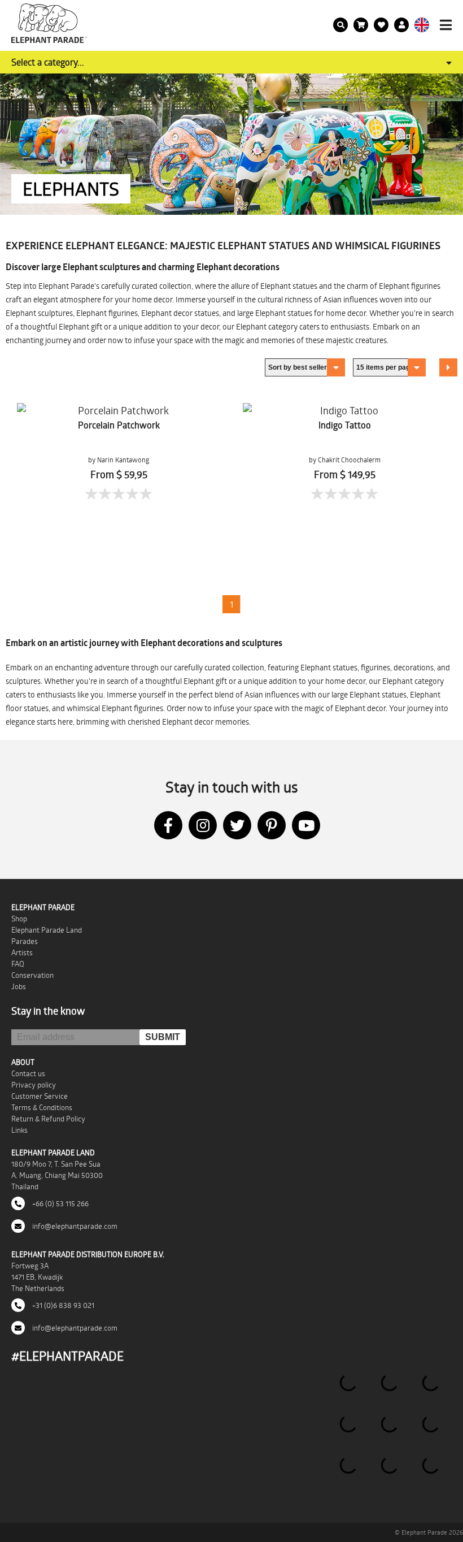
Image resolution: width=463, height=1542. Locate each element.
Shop (19, 918)
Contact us (28, 1073)
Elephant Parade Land (46, 930)
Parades (24, 941)
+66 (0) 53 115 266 (59, 1203)
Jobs (18, 986)
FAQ (17, 964)
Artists (22, 952)
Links (19, 1130)
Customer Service (39, 1096)
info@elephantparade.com (73, 1226)
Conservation (32, 975)
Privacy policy (33, 1085)
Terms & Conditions (41, 1107)
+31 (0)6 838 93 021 (62, 1305)
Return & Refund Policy (48, 1119)
